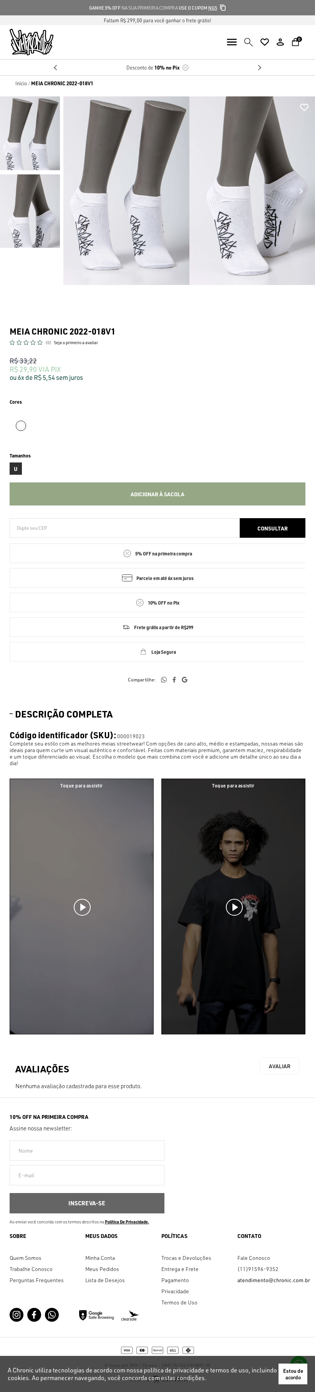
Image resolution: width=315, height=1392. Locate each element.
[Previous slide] (55, 67)
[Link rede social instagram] (16, 1315)
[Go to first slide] (259, 67)
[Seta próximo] (301, 191)
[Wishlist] (265, 42)
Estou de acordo (293, 1373)
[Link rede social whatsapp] (52, 1315)
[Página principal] (26, 42)
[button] (30, 133)
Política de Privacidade (126, 1222)
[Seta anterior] (78, 191)
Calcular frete (272, 528)
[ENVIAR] (87, 1203)
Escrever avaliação (280, 1066)
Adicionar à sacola (157, 494)
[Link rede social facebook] (34, 1315)
